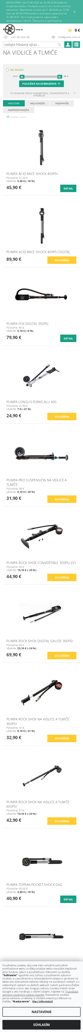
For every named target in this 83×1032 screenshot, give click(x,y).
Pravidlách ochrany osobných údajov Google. (40, 993)
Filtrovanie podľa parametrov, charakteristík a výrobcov (39, 94)
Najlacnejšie (37, 103)
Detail (68, 188)
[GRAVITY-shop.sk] (13, 29)
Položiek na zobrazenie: (41, 83)
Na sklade (17, 70)
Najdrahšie (62, 103)
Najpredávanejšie (18, 109)
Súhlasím (41, 1025)
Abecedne (14, 103)
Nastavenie (42, 1012)
